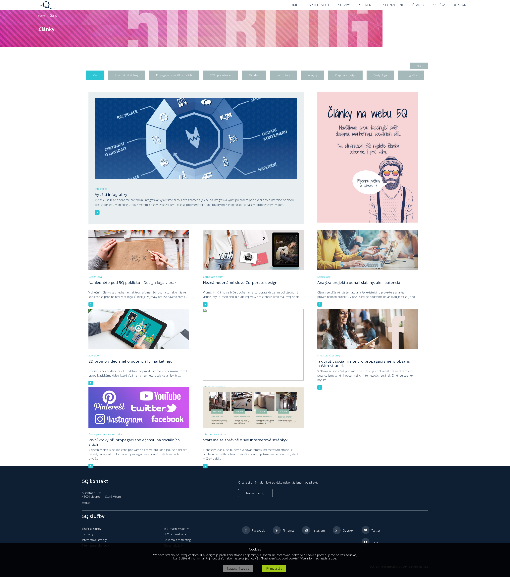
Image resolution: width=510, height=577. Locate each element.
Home (41, 15)
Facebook (258, 530)
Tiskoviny (87, 534)
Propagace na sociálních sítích (106, 434)
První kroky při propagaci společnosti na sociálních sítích (134, 442)
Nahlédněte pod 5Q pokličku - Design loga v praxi (133, 282)
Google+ (348, 530)
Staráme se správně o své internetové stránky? (245, 440)
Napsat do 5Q (255, 493)
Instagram (318, 530)
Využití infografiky (111, 194)
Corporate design (213, 277)
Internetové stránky (214, 387)
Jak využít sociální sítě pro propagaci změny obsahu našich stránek (363, 363)
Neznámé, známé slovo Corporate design (240, 282)
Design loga (95, 277)
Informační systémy (176, 529)
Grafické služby (91, 529)
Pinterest (288, 530)
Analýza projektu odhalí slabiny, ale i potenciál (359, 282)
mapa (86, 502)
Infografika (101, 188)
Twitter (376, 530)
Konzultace (324, 277)
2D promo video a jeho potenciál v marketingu (130, 361)
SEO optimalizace (175, 534)
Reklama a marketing (177, 540)
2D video (93, 355)
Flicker (376, 542)
